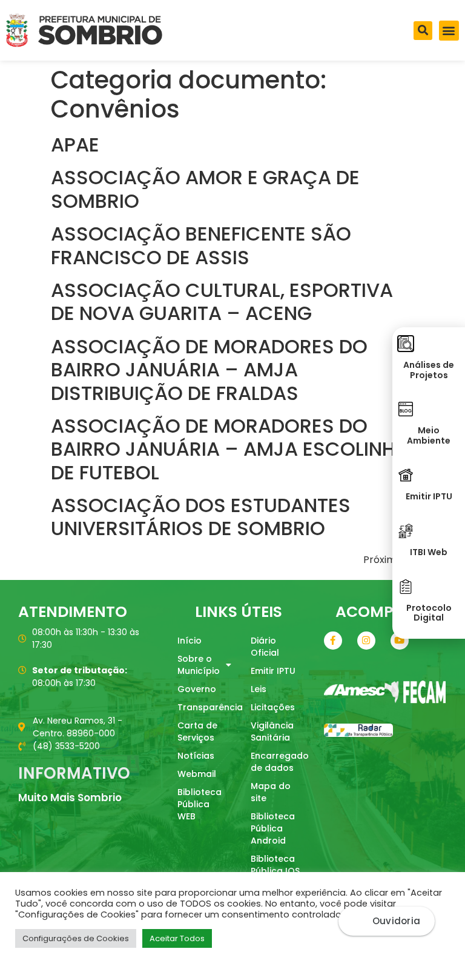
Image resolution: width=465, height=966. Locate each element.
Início (189, 641)
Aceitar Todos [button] (177, 938)
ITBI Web (428, 552)
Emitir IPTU (273, 671)
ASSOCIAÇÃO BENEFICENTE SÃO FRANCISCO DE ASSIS (201, 245)
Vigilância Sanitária (272, 731)
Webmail (196, 774)
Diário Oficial (265, 647)
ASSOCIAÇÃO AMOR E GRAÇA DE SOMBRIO (205, 189)
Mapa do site (271, 792)
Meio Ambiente (428, 435)
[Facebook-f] (333, 640)
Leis (258, 689)
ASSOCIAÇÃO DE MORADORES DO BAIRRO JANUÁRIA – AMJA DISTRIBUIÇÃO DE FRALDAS (209, 370)
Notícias (195, 756)
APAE (75, 144)
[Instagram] (366, 640)
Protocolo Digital (429, 613)
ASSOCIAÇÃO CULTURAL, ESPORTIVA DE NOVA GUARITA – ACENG (222, 301)
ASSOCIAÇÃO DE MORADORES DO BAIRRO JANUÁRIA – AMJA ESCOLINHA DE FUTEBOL (230, 449)
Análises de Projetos (428, 370)
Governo (196, 689)
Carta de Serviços (197, 731)
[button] (423, 30)
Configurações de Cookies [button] (75, 938)
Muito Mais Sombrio (70, 797)
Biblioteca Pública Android (273, 828)
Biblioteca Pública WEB (199, 804)
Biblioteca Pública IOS (275, 865)
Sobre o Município (198, 665)
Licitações (273, 707)
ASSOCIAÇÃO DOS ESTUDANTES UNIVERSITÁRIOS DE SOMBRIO (201, 516)
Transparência (208, 707)
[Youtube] (400, 640)
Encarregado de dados (280, 762)
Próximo (388, 560)
